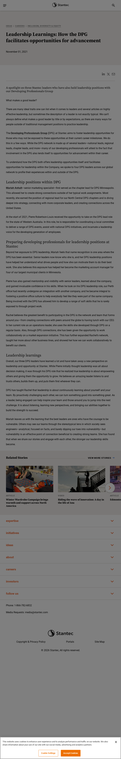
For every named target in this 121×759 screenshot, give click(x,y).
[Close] (115, 742)
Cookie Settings (48, 753)
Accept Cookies (70, 753)
